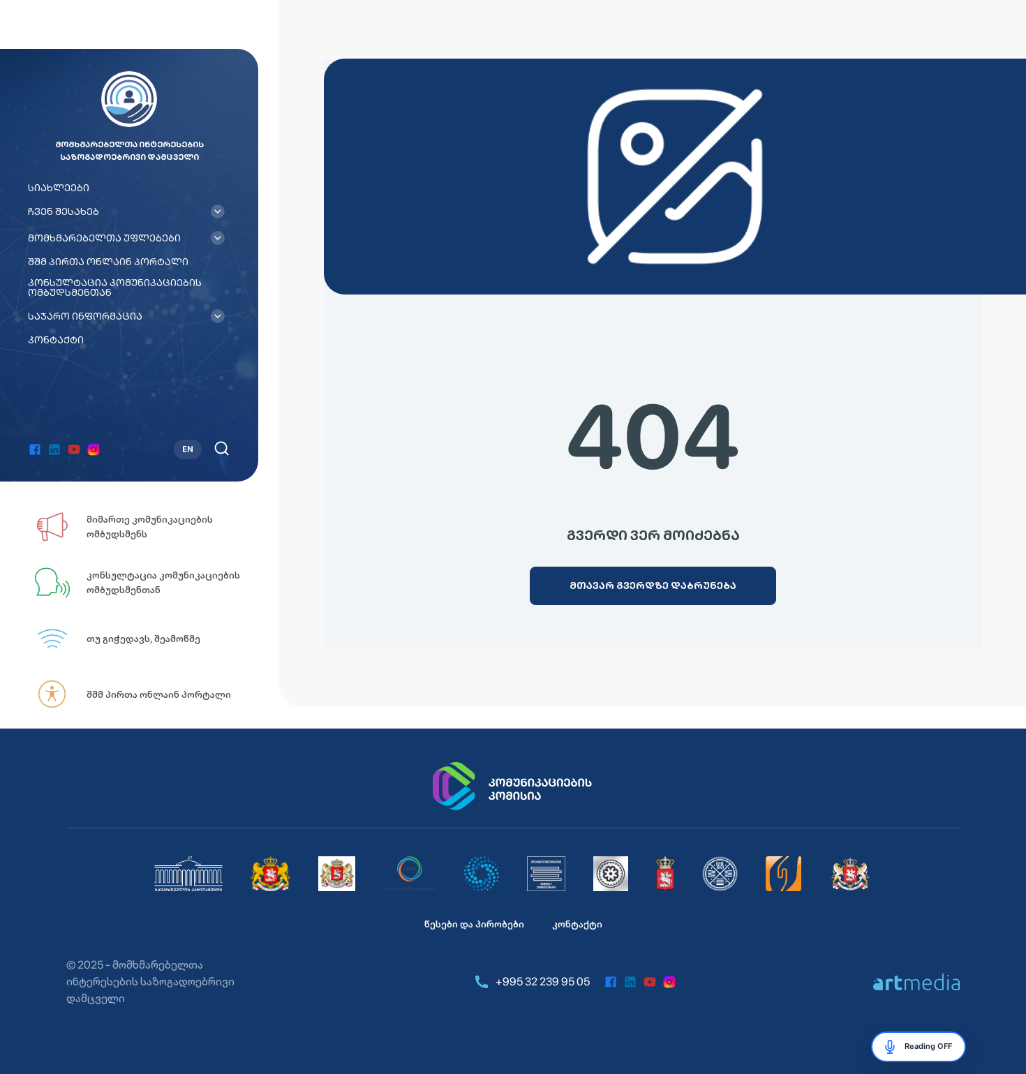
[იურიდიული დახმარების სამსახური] (784, 873)
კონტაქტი (56, 340)
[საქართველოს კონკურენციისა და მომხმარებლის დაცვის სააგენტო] (481, 873)
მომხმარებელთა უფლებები (104, 238)
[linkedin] (54, 449)
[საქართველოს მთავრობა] (270, 873)
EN (187, 449)
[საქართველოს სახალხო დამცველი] (336, 873)
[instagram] (94, 449)
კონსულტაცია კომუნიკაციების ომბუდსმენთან (115, 287)
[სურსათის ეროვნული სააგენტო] (665, 873)
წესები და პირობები (474, 924)
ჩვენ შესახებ (63, 211)
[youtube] (74, 449)
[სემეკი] (409, 873)
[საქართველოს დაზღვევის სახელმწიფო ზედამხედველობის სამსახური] (720, 873)
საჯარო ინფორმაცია (85, 316)
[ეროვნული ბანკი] (610, 873)
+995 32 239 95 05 (543, 981)
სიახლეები (58, 188)
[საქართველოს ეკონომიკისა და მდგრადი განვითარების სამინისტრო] (850, 873)
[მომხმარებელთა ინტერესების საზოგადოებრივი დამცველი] (546, 873)
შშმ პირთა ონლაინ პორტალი (108, 262)
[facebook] (35, 449)
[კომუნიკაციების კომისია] (513, 786)
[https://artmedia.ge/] (916, 982)
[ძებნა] (221, 448)
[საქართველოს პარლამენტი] (188, 873)
